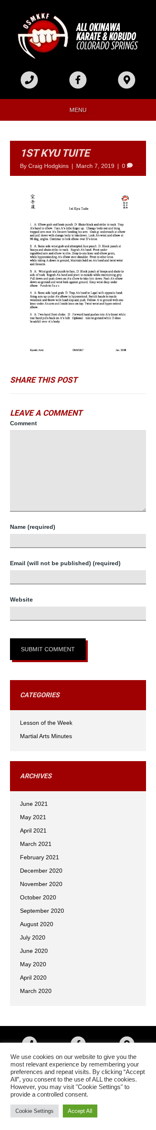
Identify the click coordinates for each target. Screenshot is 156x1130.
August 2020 (36, 924)
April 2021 (33, 830)
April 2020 (33, 977)
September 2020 (42, 910)
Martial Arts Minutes (46, 736)
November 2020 (41, 884)
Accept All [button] (80, 1111)
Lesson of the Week (46, 722)
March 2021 (36, 844)
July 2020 (32, 937)
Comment (23, 423)
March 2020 (36, 991)
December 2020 (41, 870)
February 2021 (39, 857)
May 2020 (33, 964)
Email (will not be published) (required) (65, 563)
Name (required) (32, 526)
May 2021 (33, 817)
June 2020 (34, 950)
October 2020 (38, 897)
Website (21, 599)
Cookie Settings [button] (34, 1111)
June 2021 (34, 803)
